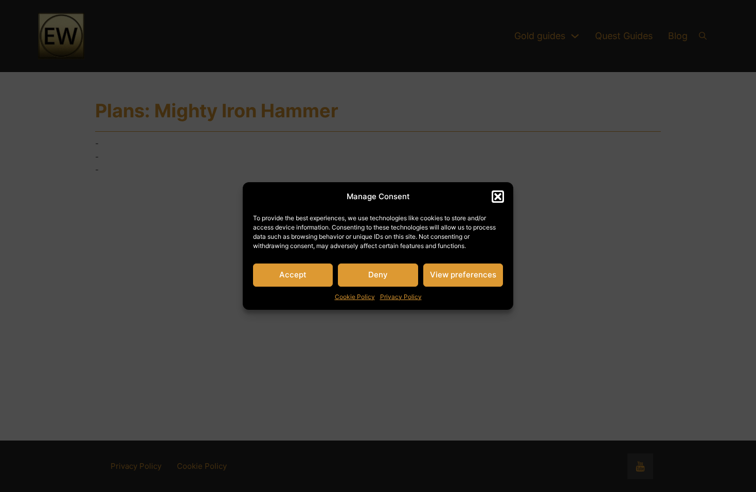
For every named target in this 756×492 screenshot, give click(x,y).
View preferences (463, 274)
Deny (378, 274)
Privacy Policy (401, 297)
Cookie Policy (355, 297)
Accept (293, 274)
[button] (498, 196)
